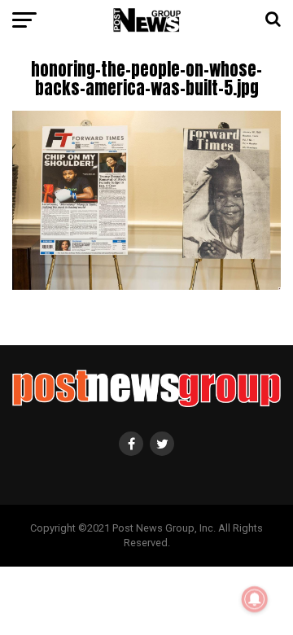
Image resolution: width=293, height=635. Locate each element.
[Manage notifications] (255, 599)
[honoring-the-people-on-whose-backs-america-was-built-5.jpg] (146, 285)
